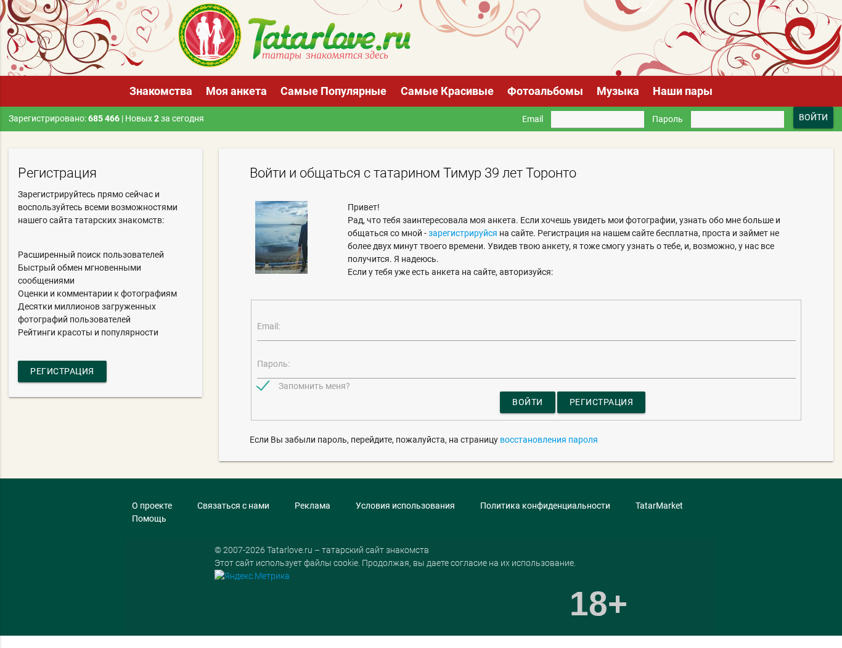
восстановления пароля (549, 440)
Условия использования (405, 506)
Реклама (312, 506)
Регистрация (62, 371)
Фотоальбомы (545, 90)
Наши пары (683, 90)
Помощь (149, 518)
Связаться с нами (233, 506)
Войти (527, 402)
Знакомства (160, 90)
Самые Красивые (447, 90)
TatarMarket (659, 506)
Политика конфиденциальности (545, 506)
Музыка (618, 90)
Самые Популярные (333, 90)
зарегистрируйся (462, 233)
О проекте (152, 506)
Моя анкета (236, 90)
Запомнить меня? (314, 386)
